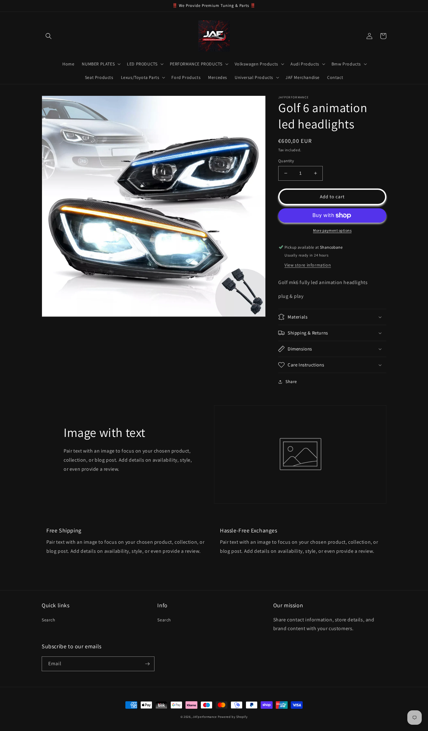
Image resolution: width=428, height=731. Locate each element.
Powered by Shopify (233, 717)
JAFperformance (204, 717)
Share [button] (291, 381)
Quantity (286, 160)
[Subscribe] (147, 663)
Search (48, 620)
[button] (48, 36)
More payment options (332, 230)
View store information (307, 265)
